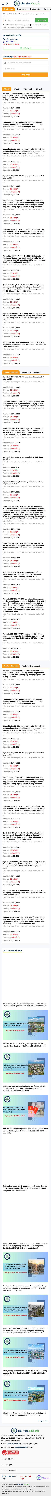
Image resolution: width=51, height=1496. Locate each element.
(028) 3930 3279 (21, 1447)
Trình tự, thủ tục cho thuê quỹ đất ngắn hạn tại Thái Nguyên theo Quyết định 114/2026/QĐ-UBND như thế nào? (24, 1046)
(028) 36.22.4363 (13, 1444)
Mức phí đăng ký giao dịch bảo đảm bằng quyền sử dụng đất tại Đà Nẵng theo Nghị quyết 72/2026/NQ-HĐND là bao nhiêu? (25, 1131)
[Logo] (14, 1431)
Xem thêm (44, 1421)
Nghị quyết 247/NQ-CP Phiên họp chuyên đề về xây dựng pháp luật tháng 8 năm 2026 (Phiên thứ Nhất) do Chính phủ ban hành (24, 344)
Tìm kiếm (42, 20)
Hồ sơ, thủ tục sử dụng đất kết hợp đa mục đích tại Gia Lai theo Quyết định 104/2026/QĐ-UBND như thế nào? (24, 1005)
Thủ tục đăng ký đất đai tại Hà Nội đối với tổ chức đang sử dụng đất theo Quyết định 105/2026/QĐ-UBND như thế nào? (25, 1373)
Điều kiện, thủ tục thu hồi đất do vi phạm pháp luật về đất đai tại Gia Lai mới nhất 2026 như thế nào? (24, 1414)
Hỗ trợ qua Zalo (11, 39)
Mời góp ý (26, 48)
